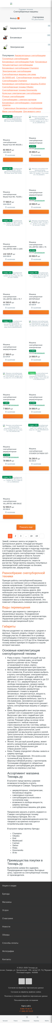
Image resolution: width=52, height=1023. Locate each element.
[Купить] (13, 160)
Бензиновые (41, 62)
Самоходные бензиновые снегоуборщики (22, 108)
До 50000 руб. (8, 78)
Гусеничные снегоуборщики (15, 59)
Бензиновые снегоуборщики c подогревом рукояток (22, 104)
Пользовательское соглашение (26, 1000)
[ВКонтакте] (22, 981)
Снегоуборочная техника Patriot (31, 78)
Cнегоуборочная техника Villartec (18, 87)
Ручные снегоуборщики (13, 96)
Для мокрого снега (32, 111)
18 (31, 536)
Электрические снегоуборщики (16, 71)
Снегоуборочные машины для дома (19, 74)
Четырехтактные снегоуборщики (17, 65)
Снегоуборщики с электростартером (19, 100)
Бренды (6, 894)
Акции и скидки (9, 886)
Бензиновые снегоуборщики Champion (20, 68)
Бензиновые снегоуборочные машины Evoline (24, 84)
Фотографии (8, 951)
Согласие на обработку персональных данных (26, 988)
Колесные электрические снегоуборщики (21, 93)
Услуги (5, 910)
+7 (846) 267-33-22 (26, 1011)
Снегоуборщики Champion (14, 81)
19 (36, 536)
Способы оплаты (10, 943)
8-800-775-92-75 (26, 1009)
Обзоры (6, 935)
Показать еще (26, 527)
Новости (6, 927)
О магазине (7, 918)
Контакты (6, 959)
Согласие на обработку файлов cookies (26, 992)
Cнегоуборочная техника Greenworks (19, 90)
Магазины (7, 902)
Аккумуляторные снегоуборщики (30, 55)
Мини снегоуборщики (12, 111)
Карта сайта (26, 1006)
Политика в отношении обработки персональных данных (26, 996)
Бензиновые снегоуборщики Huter (18, 62)
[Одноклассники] (29, 981)
